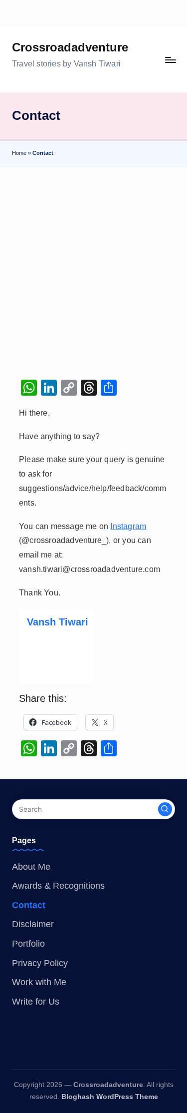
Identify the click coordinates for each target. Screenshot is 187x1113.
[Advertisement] (93, 265)
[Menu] (170, 59)
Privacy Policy (40, 963)
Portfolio (28, 944)
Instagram (128, 526)
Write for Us (35, 1002)
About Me (31, 867)
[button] (165, 809)
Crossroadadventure (70, 47)
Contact (28, 905)
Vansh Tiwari (57, 621)
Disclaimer (33, 924)
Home (19, 153)
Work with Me (39, 982)
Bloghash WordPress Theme (109, 1097)
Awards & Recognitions (58, 886)
